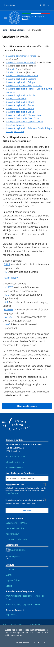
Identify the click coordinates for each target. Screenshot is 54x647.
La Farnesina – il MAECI (16, 522)
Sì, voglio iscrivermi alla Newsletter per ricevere (25, 499)
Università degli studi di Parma (20, 105)
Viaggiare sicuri (12, 533)
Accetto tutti (42, 642)
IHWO (7, 324)
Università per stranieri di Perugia (21, 55)
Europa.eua (15, 556)
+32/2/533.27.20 (16, 456)
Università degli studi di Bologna (20, 82)
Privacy (8, 493)
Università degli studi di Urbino (20, 111)
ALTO (6, 294)
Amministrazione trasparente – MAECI (23, 604)
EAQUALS (9, 317)
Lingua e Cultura (17, 29)
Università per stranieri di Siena (20, 62)
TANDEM (8, 309)
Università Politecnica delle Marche (22, 75)
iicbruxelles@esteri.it (15, 462)
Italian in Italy (11, 277)
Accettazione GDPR (15, 484)
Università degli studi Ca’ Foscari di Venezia (25, 115)
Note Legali (15, 493)
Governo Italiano (9, 5)
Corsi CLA (12, 69)
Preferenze (22, 642)
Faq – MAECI (11, 614)
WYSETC (8, 287)
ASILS (7, 264)
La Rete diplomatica (15, 528)
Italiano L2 (13, 72)
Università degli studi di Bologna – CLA (24, 85)
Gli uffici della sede (14, 467)
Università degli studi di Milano (20, 101)
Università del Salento (16, 98)
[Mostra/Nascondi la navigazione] (5, 17)
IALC (6, 302)
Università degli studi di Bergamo (21, 78)
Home (4, 29)
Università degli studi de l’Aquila (20, 95)
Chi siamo (10, 569)
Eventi (8, 574)
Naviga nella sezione (27, 406)
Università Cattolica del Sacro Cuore (22, 118)
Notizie (9, 585)
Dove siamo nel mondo (16, 539)
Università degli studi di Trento (20, 108)
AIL (5, 272)
